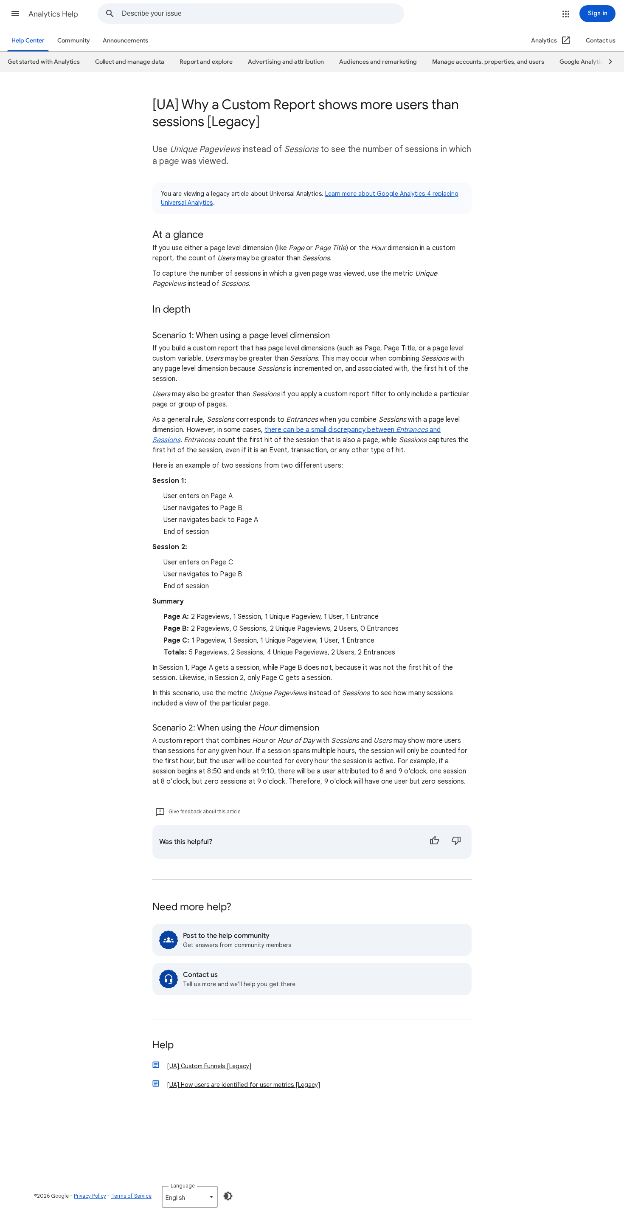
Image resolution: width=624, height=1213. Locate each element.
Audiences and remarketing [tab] (378, 61)
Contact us (601, 40)
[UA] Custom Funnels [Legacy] (209, 1066)
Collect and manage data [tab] (129, 61)
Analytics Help (53, 14)
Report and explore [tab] (206, 61)
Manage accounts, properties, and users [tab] (488, 61)
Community (73, 40)
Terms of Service (131, 1196)
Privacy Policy (90, 1196)
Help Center (28, 40)
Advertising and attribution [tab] (286, 61)
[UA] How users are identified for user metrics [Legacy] (243, 1085)
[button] (15, 13)
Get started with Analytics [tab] (44, 61)
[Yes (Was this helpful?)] (434, 842)
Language (183, 1185)
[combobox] (263, 13)
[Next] (606, 62)
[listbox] (190, 1197)
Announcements (125, 40)
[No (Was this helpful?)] (456, 842)
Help (163, 1045)
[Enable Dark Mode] (228, 1196)
